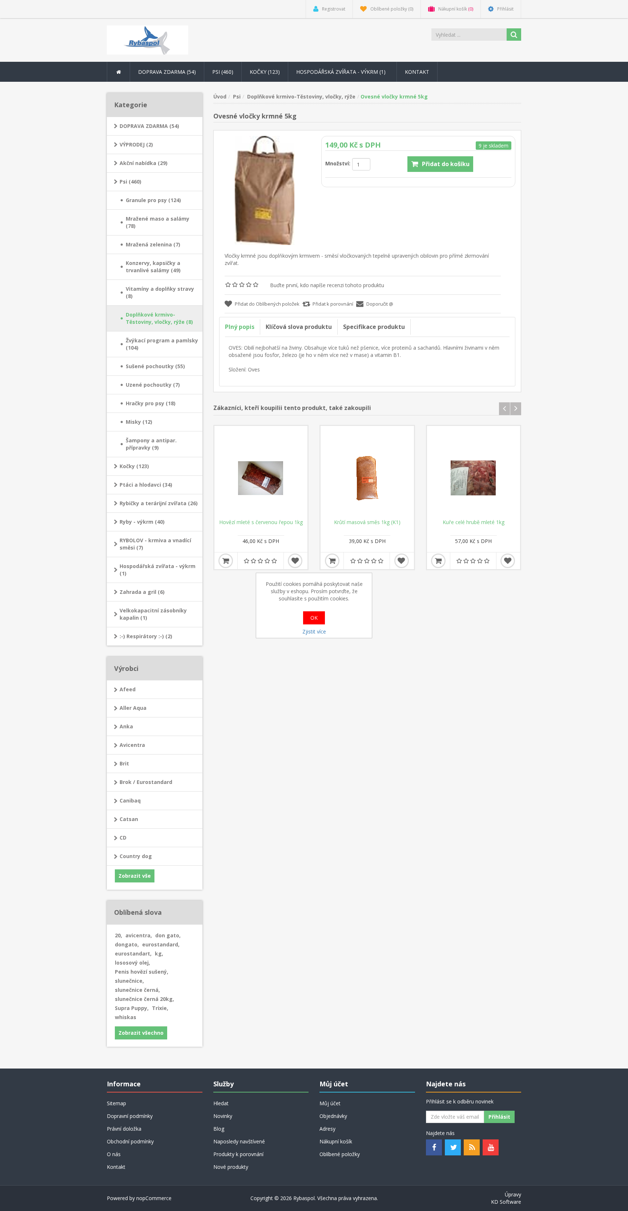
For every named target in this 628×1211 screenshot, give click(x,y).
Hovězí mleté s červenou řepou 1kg (261, 522)
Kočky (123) (134, 466)
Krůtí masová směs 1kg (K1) (367, 522)
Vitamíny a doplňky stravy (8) (160, 292)
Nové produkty (230, 1166)
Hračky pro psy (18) (151, 403)
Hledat (221, 1103)
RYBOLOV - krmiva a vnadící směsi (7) (155, 544)
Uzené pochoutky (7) (153, 384)
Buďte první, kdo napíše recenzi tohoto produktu (327, 285)
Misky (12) (139, 421)
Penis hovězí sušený (141, 971)
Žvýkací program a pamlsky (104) (162, 344)
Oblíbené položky (339, 1154)
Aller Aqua (133, 707)
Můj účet (330, 1103)
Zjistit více (314, 631)
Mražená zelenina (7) (153, 244)
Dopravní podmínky (130, 1116)
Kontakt (417, 71)
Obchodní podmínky (130, 1141)
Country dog (136, 856)
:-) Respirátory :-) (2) (146, 636)
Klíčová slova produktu (299, 327)
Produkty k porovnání (238, 1154)
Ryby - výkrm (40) (142, 521)
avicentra (138, 935)
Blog (218, 1128)
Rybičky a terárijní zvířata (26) (159, 503)
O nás (114, 1154)
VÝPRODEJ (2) (136, 144)
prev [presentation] (504, 408)
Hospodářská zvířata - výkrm (341, 71)
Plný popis (239, 327)
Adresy (327, 1128)
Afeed (128, 689)
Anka (126, 726)
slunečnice (129, 980)
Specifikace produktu (374, 327)
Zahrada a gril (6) (142, 591)
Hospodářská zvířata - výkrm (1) (158, 570)
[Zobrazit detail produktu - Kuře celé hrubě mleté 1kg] (474, 473)
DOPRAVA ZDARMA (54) (149, 125)
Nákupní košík (335, 1141)
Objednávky (333, 1116)
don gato (168, 935)
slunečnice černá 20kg (144, 998)
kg (159, 953)
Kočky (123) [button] (265, 71)
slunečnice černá (137, 989)
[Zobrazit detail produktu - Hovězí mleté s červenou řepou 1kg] (261, 473)
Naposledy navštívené (239, 1141)
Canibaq (130, 800)
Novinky (222, 1116)
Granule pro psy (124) (153, 200)
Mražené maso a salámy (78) (157, 222)
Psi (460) (130, 181)
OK (314, 617)
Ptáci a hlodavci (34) (146, 484)
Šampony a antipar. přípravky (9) (151, 444)
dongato (127, 944)
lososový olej (132, 962)
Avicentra (132, 744)
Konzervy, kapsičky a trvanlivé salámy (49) (153, 267)
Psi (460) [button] (222, 71)
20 (118, 935)
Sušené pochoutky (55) (155, 366)
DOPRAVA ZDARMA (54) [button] (167, 71)
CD (123, 837)
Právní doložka (124, 1128)
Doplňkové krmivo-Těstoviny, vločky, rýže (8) (159, 318)
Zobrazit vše (134, 875)
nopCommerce (154, 1198)
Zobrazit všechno (141, 1032)
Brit (124, 763)
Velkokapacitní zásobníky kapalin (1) (153, 614)
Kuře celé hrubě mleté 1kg (473, 522)
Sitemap (116, 1103)
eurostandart (133, 953)
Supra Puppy (132, 1008)
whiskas (125, 1017)
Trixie (160, 1008)
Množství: (337, 163)
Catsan (129, 819)
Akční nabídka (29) (144, 163)
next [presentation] (515, 408)
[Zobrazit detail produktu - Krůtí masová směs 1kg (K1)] (367, 473)
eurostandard (161, 944)
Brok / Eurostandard (146, 781)
